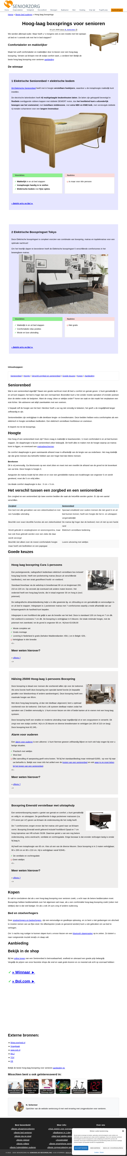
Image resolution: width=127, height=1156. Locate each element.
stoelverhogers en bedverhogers (27, 920)
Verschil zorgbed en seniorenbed (46, 376)
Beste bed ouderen (23, 14)
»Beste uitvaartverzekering (23, 1129)
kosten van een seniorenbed (75, 762)
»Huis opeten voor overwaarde (61, 1129)
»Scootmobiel (62, 1140)
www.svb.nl (15, 1050)
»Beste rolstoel (22, 1140)
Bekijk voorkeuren (113, 1148)
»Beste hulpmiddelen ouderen (23, 1147)
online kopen (19, 958)
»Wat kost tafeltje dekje (61, 1136)
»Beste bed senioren (23, 1132)
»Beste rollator (22, 1144)
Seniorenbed (16, 376)
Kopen (80, 376)
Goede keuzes (68, 376)
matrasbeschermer (45, 446)
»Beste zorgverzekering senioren (61, 1147)
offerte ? (17, 658)
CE (11, 1061)
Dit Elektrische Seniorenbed (23, 88)
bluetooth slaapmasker (83, 933)
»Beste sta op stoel (22, 1136)
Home (10, 14)
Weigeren (95, 1148)
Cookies (96, 1152)
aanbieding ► (59, 1068)
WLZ (12, 1054)
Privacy (102, 1152)
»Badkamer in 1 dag (62, 1132)
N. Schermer (70, 29)
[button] (123, 1131)
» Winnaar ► (23, 972)
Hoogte (27, 376)
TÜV (12, 1057)
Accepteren (81, 1148)
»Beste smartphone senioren (61, 1144)
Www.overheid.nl (17, 1043)
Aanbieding (89, 376)
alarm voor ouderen (24, 742)
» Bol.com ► (23, 981)
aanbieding (49, 59)
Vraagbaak (15, 1046)
